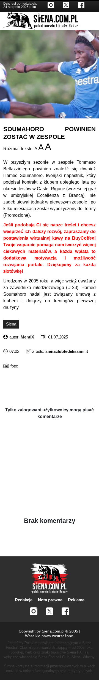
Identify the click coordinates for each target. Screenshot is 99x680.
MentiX (27, 337)
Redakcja (23, 600)
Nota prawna (50, 600)
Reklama (76, 600)
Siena (11, 324)
